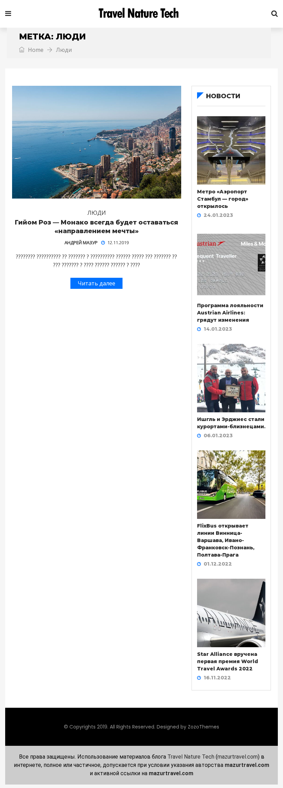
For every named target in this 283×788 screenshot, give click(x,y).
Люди (96, 213)
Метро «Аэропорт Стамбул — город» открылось (222, 199)
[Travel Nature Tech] (141, 14)
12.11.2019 (118, 242)
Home (35, 50)
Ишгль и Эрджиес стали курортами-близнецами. (231, 423)
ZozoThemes (203, 726)
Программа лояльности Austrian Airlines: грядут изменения (230, 312)
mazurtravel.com (237, 756)
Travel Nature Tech (190, 756)
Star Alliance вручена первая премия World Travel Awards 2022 (227, 661)
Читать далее (96, 283)
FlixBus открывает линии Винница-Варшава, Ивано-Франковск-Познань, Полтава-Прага (225, 540)
